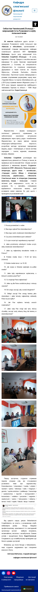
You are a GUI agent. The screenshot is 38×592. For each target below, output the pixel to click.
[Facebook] (3, 573)
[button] (35, 24)
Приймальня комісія (11, 587)
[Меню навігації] (34, 10)
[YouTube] (14, 573)
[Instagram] (8, 573)
